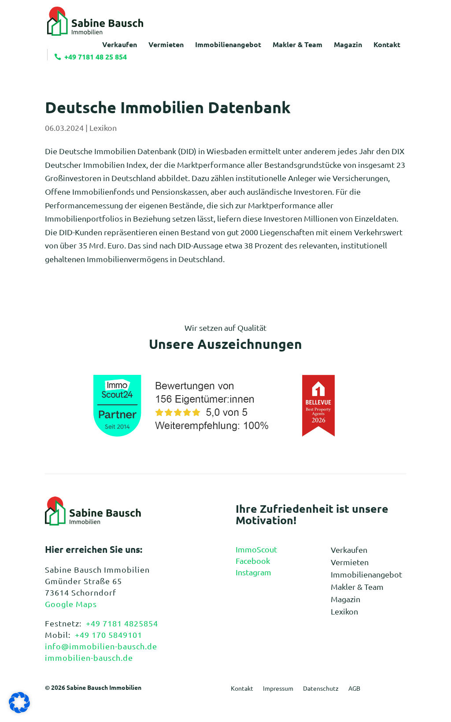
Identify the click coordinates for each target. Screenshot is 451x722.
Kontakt (242, 688)
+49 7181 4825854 (122, 623)
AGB (354, 688)
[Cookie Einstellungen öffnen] (19, 710)
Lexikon (103, 127)
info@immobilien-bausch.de (101, 646)
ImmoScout (256, 549)
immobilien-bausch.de (89, 657)
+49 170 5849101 (108, 634)
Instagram (253, 572)
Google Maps (71, 603)
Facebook (253, 560)
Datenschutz (321, 688)
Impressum (278, 688)
